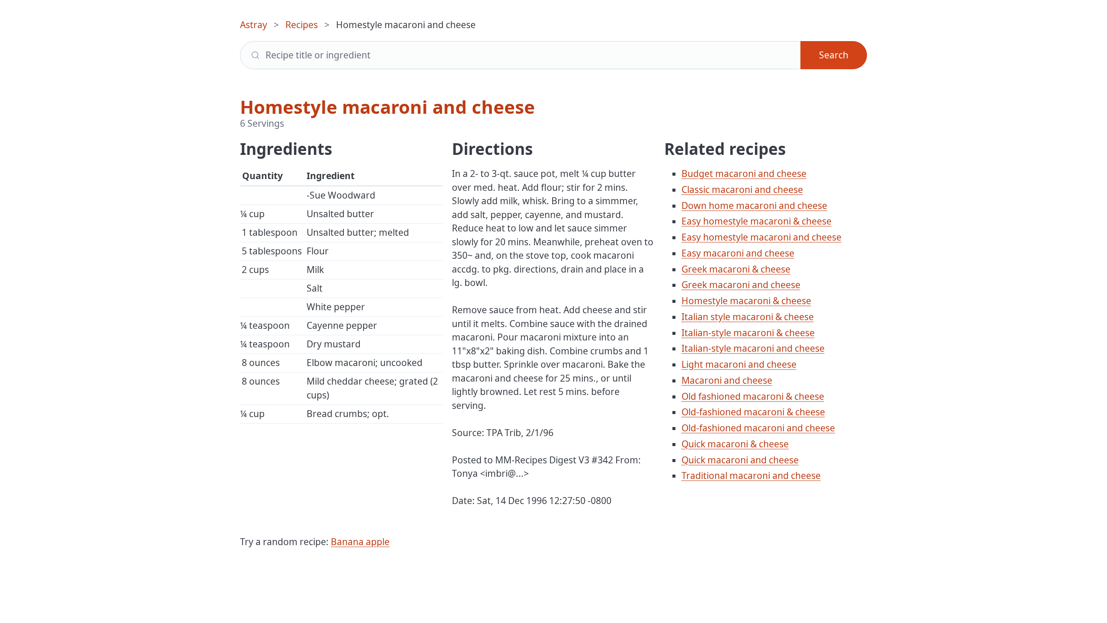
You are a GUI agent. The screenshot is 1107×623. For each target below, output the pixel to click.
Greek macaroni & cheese (735, 269)
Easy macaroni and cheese (737, 253)
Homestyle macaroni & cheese (746, 301)
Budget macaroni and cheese (743, 173)
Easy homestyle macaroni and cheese (761, 237)
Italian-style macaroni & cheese (748, 333)
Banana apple (360, 542)
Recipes (301, 25)
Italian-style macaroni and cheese (753, 348)
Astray (253, 25)
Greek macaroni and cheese (740, 285)
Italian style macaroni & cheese (747, 317)
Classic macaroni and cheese (742, 189)
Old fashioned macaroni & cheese (752, 396)
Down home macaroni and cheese (754, 205)
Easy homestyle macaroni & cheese (756, 221)
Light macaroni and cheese (739, 364)
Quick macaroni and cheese (740, 460)
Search (833, 55)
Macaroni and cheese (726, 380)
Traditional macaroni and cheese (751, 475)
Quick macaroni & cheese (735, 444)
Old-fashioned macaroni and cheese (758, 428)
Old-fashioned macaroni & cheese (753, 412)
